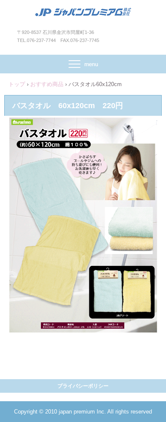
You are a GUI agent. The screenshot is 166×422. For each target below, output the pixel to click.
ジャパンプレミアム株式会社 (83, 16)
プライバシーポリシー (83, 386)
